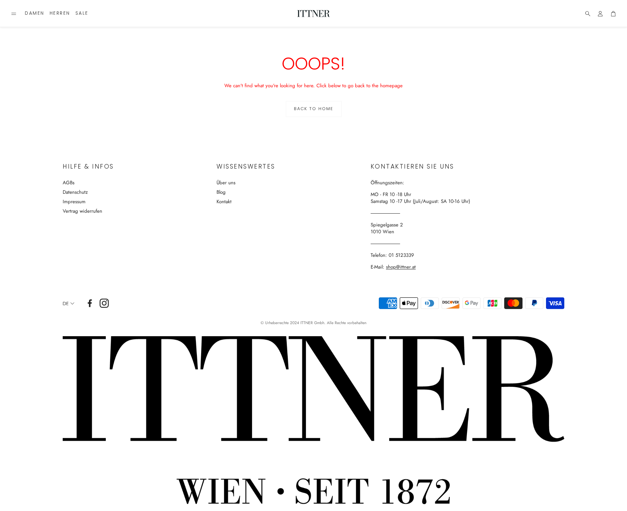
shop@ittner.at (401, 267)
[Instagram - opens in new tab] (104, 303)
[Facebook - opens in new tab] (89, 303)
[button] (13, 14)
